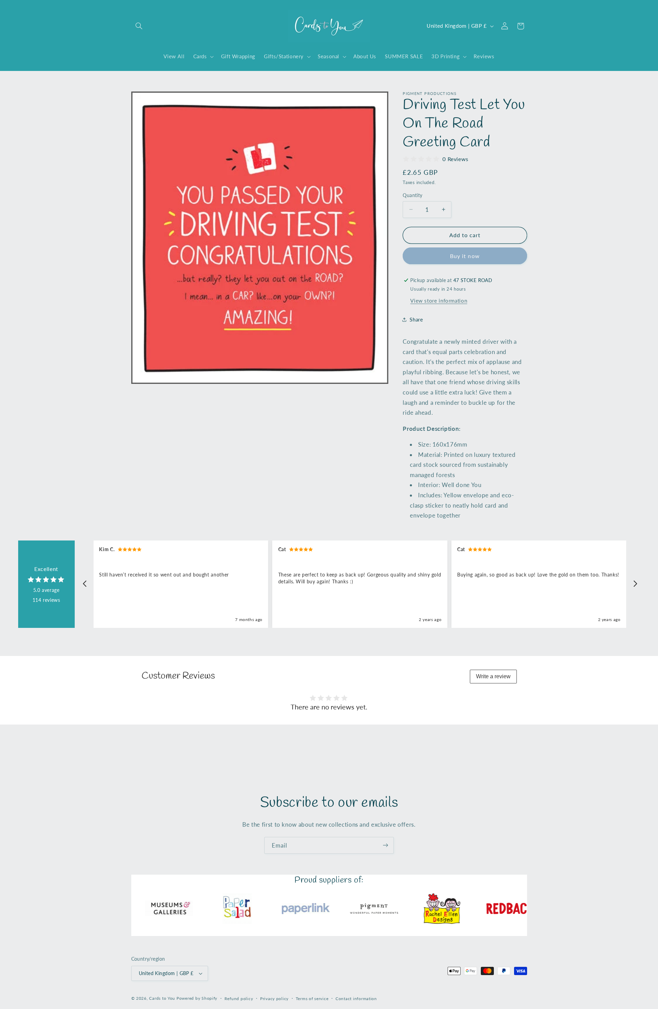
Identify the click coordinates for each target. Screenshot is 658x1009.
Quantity (412, 195)
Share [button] (416, 319)
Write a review (493, 676)
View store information (438, 300)
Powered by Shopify (196, 998)
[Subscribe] (385, 845)
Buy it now (465, 255)
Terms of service (312, 998)
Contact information (356, 998)
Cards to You (162, 998)
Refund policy (238, 998)
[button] (139, 26)
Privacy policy (274, 998)
